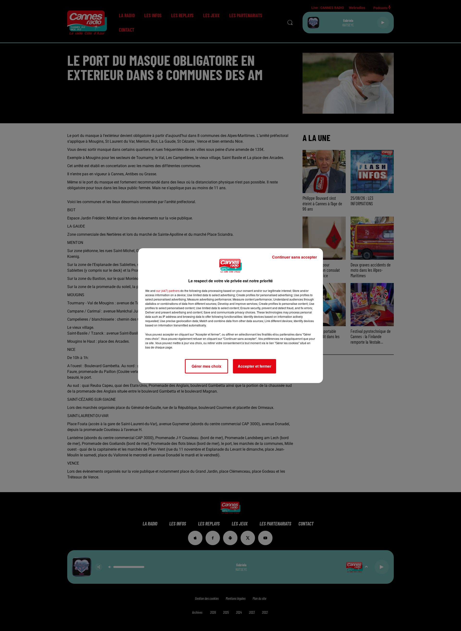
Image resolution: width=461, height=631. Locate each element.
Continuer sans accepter (294, 257)
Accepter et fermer (254, 366)
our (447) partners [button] (168, 291)
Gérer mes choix (206, 366)
